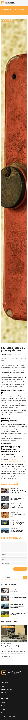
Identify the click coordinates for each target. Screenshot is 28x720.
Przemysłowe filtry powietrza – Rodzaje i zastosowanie (16, 507)
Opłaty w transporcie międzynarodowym (16, 531)
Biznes (3, 702)
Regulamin (4, 692)
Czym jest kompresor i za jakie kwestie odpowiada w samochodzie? (17, 606)
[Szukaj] (25, 577)
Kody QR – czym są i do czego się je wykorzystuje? (18, 491)
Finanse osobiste (6, 713)
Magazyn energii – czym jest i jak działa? (18, 613)
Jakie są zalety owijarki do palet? (17, 515)
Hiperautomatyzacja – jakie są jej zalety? (18, 498)
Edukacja (3, 709)
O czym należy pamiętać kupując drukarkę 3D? (17, 523)
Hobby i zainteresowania (8, 716)
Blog (2, 686)
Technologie (6, 20)
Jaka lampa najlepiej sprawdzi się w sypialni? (18, 598)
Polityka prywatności (7, 689)
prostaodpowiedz (6, 354)
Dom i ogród (4, 706)
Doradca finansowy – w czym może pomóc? (18, 590)
